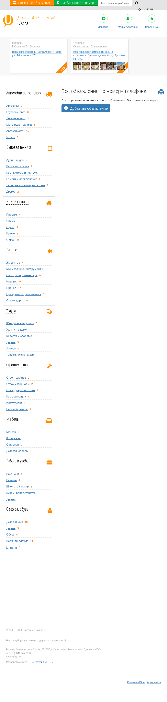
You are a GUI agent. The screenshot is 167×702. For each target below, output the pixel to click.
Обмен (10, 240)
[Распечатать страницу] (161, 92)
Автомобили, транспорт (24, 93)
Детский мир (14, 522)
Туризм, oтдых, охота (20, 355)
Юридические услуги (20, 323)
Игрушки (12, 281)
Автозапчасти (15, 131)
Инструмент (14, 403)
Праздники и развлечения (23, 294)
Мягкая (11, 432)
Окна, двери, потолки (20, 390)
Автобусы (12, 105)
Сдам (10, 227)
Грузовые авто (15, 112)
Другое (11, 191)
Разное (11, 249)
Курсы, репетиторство (21, 493)
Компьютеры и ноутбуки (22, 172)
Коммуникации (16, 396)
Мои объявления (128, 26)
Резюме (11, 480)
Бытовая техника (19, 147)
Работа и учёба (20, 46)
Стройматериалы (18, 384)
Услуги (10, 137)
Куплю (10, 233)
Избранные (152, 26)
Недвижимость (17, 201)
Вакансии (35, 46)
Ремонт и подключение (21, 179)
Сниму (10, 221)
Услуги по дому (16, 329)
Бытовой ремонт (17, 409)
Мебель (12, 419)
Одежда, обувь (17, 509)
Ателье (11, 348)
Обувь (10, 534)
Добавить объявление (88, 108)
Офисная (12, 444)
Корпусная (13, 438)
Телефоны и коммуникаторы (25, 185)
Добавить (103, 26)
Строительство (81, 46)
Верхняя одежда (17, 541)
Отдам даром (15, 300)
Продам (11, 214)
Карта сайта (154, 682)
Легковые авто (15, 118)
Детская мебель (17, 451)
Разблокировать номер (78, 3)
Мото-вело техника (19, 124)
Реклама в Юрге (136, 682)
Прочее (11, 288)
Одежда (11, 547)
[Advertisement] (113, 140)
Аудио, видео (15, 160)
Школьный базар (17, 486)
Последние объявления (34, 3)
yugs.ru (148, 9)
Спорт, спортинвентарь (21, 275)
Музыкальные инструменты (24, 269)
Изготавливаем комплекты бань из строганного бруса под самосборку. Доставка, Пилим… (99, 55)
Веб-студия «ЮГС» (42, 662)
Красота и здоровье (19, 336)
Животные (13, 262)
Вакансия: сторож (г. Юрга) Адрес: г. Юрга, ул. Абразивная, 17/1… (37, 53)
